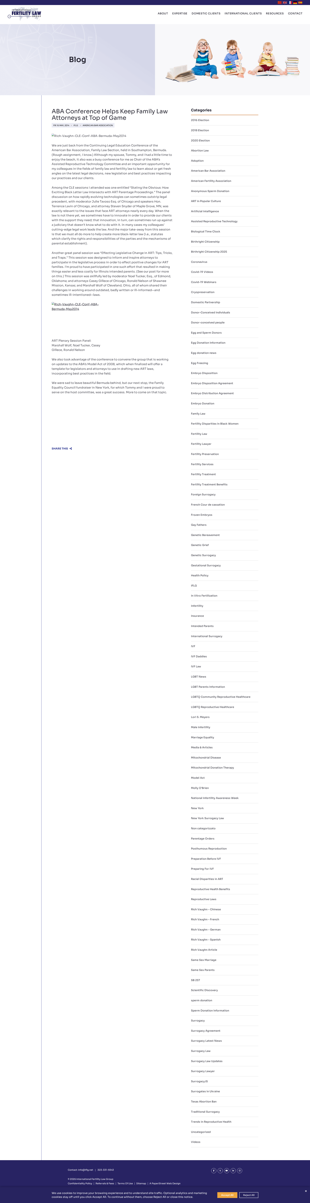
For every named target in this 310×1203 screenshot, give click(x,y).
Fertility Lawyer (201, 444)
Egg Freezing (199, 363)
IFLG (75, 125)
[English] (285, 2)
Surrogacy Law (201, 1051)
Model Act (198, 778)
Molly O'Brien (200, 788)
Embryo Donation (202, 403)
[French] (290, 2)
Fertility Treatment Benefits (209, 484)
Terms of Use (125, 1183)
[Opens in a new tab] (213, 1170)
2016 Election (200, 120)
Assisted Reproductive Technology (214, 221)
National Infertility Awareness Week (215, 798)
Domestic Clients (206, 13)
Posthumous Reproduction (209, 848)
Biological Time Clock (205, 231)
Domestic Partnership (205, 302)
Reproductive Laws (203, 899)
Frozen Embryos (201, 515)
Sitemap (141, 1183)
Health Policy (199, 575)
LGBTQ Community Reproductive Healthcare (220, 697)
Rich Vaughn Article (204, 950)
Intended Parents (202, 626)
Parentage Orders (202, 838)
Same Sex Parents (203, 970)
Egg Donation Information (208, 342)
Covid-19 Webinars (203, 282)
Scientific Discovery (204, 990)
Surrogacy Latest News (206, 1041)
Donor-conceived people (208, 322)
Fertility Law (199, 434)
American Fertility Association (211, 181)
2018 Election (200, 130)
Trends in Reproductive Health (211, 1121)
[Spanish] (300, 2)
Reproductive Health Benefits (210, 889)
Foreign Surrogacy (203, 494)
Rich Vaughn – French (205, 919)
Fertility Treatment (203, 474)
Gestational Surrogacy (206, 565)
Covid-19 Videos (202, 272)
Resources (275, 13)
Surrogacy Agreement (205, 1030)
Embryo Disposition (204, 373)
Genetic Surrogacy (203, 555)
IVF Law (196, 666)
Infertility (197, 606)
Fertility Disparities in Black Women (214, 423)
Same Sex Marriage (203, 960)
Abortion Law (200, 150)
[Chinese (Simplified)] (280, 2)
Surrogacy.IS (199, 1081)
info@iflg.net (85, 1169)
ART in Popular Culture (206, 201)
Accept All (227, 1195)
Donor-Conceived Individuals (210, 312)
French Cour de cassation (208, 504)
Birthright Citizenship (205, 241)
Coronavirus (199, 262)
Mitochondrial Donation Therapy (212, 767)
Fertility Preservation (205, 454)
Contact (295, 13)
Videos (195, 1142)
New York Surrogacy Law (207, 818)
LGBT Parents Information (208, 687)
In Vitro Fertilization (204, 595)
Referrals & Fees (105, 1183)
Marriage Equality (202, 737)
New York (197, 808)
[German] (295, 2)
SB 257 (195, 980)
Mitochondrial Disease (206, 757)
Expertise (179, 13)
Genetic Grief (200, 545)
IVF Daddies (199, 656)
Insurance (197, 616)
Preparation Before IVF (206, 859)
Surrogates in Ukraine (205, 1091)
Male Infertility (200, 727)
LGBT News (198, 676)
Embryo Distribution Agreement (212, 393)
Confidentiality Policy (80, 1183)
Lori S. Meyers (200, 717)
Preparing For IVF (202, 869)
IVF (193, 646)
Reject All (248, 1195)
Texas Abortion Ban (204, 1101)
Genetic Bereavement (205, 535)
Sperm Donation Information (210, 1010)
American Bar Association (98, 125)
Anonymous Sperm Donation (210, 191)
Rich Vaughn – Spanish (206, 939)
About (163, 13)
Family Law (198, 413)
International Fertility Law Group (94, 1179)
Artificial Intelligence (205, 211)
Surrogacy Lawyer (203, 1071)
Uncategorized (201, 1132)
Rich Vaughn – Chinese (206, 909)
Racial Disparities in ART (207, 879)
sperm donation (201, 1000)
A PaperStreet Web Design (165, 1183)
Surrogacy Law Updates (206, 1061)
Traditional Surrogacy (205, 1111)
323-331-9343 (106, 1169)
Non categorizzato (203, 828)
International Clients (243, 13)
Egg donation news (203, 353)
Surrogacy (198, 1020)
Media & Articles (202, 747)
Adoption (197, 160)
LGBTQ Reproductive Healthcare (212, 707)
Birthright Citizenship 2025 (209, 251)
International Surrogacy (206, 636)
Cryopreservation (202, 292)
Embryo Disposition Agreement (212, 383)
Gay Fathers (199, 525)
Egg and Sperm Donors (206, 332)
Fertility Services (202, 464)
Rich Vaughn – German (206, 929)
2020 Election (200, 140)
